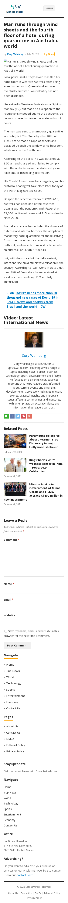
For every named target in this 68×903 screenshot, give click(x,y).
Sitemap (46, 886)
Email (8, 599)
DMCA (10, 739)
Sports (10, 689)
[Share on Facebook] (12, 416)
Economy (12, 702)
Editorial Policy (15, 745)
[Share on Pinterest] (23, 416)
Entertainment (15, 696)
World (10, 677)
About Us (12, 726)
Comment (11, 539)
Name (9, 584)
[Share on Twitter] (17, 416)
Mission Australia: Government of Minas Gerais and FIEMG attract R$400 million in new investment (33, 491)
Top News (49, 54)
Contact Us (13, 708)
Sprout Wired (33, 886)
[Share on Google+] (29, 416)
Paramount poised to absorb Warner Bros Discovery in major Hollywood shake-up (44, 441)
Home (10, 664)
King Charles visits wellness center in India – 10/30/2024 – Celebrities (46, 465)
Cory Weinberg (15, 54)
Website (9, 615)
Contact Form (24, 875)
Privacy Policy (15, 751)
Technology (13, 683)
